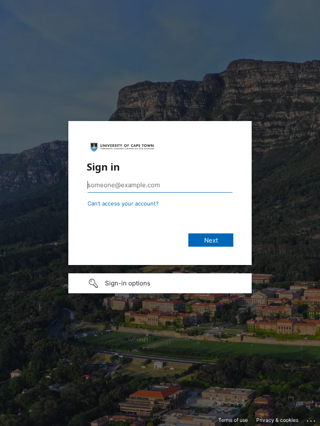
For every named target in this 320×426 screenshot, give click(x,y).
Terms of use (233, 420)
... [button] (312, 419)
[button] (160, 283)
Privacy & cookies (277, 420)
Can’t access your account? (123, 203)
